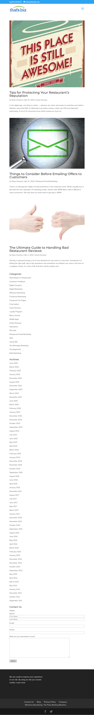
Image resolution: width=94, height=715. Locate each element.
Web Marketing (15, 353)
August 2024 (14, 382)
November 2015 (15, 563)
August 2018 (14, 476)
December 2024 (15, 378)
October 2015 (14, 567)
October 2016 (14, 525)
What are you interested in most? (22, 636)
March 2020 (14, 404)
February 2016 (15, 552)
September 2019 (15, 427)
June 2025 (13, 363)
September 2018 (15, 472)
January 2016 (14, 555)
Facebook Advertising (17, 297)
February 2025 (15, 371)
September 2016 (15, 529)
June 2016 (13, 536)
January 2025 (14, 374)
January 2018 (14, 487)
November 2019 (15, 420)
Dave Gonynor (17, 100)
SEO (11, 338)
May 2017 (13, 506)
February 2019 (15, 454)
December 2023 (15, 386)
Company (63, 702)
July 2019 (13, 435)
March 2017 (14, 510)
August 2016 (14, 533)
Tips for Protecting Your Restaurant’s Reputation (39, 94)
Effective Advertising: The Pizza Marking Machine (45, 705)
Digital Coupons (15, 285)
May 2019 (13, 442)
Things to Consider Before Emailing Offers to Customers (45, 175)
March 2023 (14, 393)
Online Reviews (15, 323)
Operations (13, 327)
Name (12, 614)
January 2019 (14, 457)
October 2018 (14, 469)
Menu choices (14, 315)
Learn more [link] (20, 683)
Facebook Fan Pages (17, 300)
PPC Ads (12, 330)
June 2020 (13, 401)
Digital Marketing (15, 289)
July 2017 (13, 499)
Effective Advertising (17, 293)
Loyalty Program (15, 312)
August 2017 (14, 495)
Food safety (14, 304)
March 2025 (14, 367)
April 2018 (13, 484)
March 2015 (14, 582)
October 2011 (14, 597)
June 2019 (13, 439)
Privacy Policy (50, 702)
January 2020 (14, 412)
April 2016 (13, 544)
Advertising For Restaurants (20, 278)
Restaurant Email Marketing (46, 181)
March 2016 (14, 548)
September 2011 (15, 601)
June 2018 (13, 480)
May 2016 (13, 540)
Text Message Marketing (18, 345)
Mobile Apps (14, 319)
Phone (11, 630)
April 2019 (13, 446)
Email (11, 623)
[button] (26, 685)
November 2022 (15, 397)
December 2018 (15, 461)
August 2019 (14, 431)
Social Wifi (13, 342)
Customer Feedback (17, 281)
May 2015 (13, 574)
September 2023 (15, 389)
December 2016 (15, 518)
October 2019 (14, 423)
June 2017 (13, 503)
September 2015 (15, 570)
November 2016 (15, 521)
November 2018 (15, 465)
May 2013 (13, 585)
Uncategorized (15, 349)
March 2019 (14, 450)
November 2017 (15, 491)
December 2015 (15, 559)
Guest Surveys (41, 100)
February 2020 (15, 408)
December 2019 (15, 416)
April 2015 (13, 578)
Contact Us (29, 702)
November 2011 (15, 593)
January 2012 (14, 589)
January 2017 (14, 514)
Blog (39, 702)
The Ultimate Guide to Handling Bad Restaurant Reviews (39, 249)
